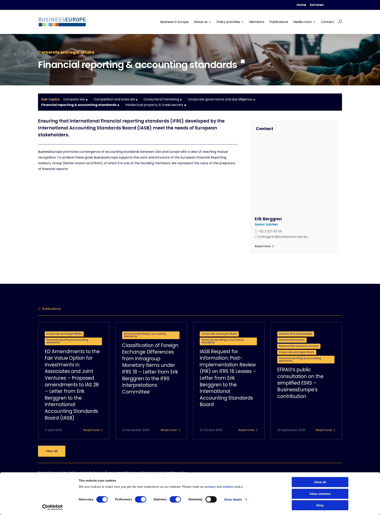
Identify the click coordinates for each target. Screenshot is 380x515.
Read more (263, 246)
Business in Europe (174, 22)
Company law (74, 99)
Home (301, 5)
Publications (278, 22)
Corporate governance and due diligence (220, 99)
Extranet (317, 5)
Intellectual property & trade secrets (154, 105)
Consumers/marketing (161, 99)
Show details (233, 499)
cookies (228, 486)
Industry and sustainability (295, 334)
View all (51, 451)
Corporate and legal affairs (64, 334)
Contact (327, 22)
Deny (320, 505)
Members (256, 22)
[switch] (140, 499)
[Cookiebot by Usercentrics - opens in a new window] (52, 507)
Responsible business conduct (298, 346)
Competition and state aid (114, 99)
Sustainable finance (292, 340)
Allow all (320, 482)
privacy (210, 486)
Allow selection (320, 493)
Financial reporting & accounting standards (78, 105)
